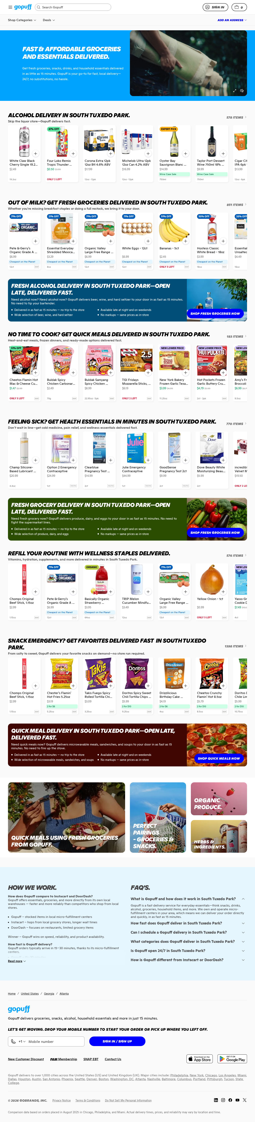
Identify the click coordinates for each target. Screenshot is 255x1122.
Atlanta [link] (64, 993)
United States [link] (30, 993)
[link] (23, 7)
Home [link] (12, 993)
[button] (239, 7)
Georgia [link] (49, 993)
